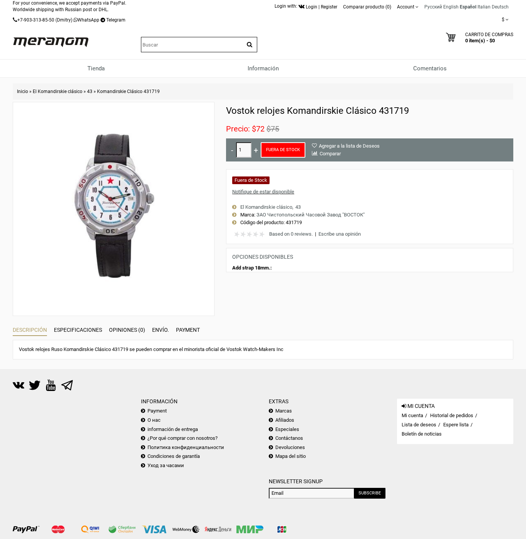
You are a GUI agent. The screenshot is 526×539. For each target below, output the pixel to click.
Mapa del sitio (290, 456)
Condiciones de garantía (173, 456)
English (451, 7)
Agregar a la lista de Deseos (349, 146)
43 (89, 91)
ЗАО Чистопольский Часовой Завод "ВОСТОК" (310, 215)
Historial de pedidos (451, 415)
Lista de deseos (419, 425)
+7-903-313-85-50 (35, 20)
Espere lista (456, 425)
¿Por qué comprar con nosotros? (182, 438)
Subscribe (369, 493)
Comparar (330, 153)
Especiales (287, 429)
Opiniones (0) (127, 330)
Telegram (116, 20)
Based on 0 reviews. (291, 234)
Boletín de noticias (422, 434)
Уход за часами (165, 465)
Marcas (283, 411)
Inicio (22, 91)
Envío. (160, 330)
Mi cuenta (412, 415)
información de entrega (172, 429)
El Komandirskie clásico (57, 91)
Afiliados (284, 420)
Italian (484, 7)
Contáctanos (289, 438)
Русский (433, 7)
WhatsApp (88, 20)
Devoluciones (290, 447)
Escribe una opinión (339, 234)
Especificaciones (78, 330)
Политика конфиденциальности (185, 447)
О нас (154, 420)
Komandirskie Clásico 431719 (128, 91)
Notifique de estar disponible (263, 192)
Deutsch (500, 7)
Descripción (30, 330)
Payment (188, 330)
